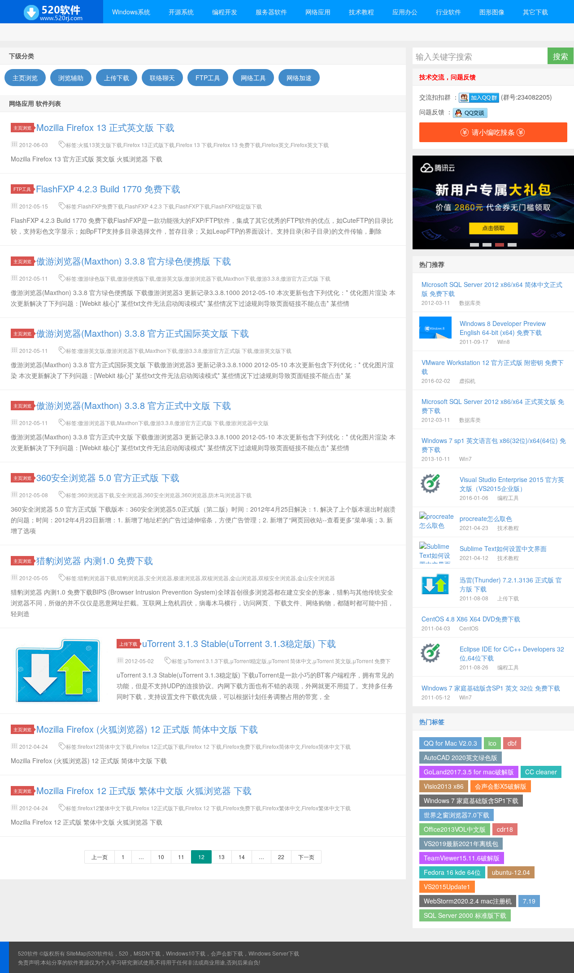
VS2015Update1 (447, 886)
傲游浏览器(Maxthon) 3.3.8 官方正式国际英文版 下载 (142, 332)
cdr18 (505, 829)
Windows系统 (131, 11)
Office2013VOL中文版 (455, 829)
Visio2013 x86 (444, 786)
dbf (512, 742)
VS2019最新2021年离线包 (461, 843)
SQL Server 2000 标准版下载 (465, 915)
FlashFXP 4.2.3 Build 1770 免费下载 (108, 188)
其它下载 (535, 11)
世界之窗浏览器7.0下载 (456, 814)
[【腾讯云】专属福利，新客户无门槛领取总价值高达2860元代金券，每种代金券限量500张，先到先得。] (493, 202)
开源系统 (181, 11)
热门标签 (431, 721)
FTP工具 (208, 77)
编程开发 (224, 11)
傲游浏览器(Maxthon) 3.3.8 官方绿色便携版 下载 (133, 260)
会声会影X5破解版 (500, 786)
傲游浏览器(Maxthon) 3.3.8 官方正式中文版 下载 (133, 405)
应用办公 (404, 11)
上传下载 (116, 77)
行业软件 (448, 11)
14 (242, 856)
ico (492, 742)
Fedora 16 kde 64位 (452, 872)
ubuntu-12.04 (511, 872)
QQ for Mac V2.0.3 (450, 742)
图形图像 (491, 11)
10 (161, 856)
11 (181, 856)
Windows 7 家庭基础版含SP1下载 (471, 800)
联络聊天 (162, 77)
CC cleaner (541, 771)
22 (281, 856)
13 (221, 856)
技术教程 (361, 11)
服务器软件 (271, 11)
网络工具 (253, 77)
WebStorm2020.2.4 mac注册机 (468, 900)
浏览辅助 (70, 77)
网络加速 (299, 77)
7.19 (529, 900)
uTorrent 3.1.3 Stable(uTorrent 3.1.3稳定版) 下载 (239, 643)
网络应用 (317, 11)
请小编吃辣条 (493, 132)
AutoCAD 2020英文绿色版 (460, 757)
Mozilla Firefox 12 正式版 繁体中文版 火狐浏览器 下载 (144, 790)
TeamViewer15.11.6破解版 (462, 857)
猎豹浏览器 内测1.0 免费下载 (94, 560)
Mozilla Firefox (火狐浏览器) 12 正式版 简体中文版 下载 (147, 728)
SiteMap (76, 953)
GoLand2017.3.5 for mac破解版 (469, 771)
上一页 (99, 856)
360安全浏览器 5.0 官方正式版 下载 (107, 477)
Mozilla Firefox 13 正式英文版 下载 (105, 127)
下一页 (306, 856)
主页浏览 (25, 77)
